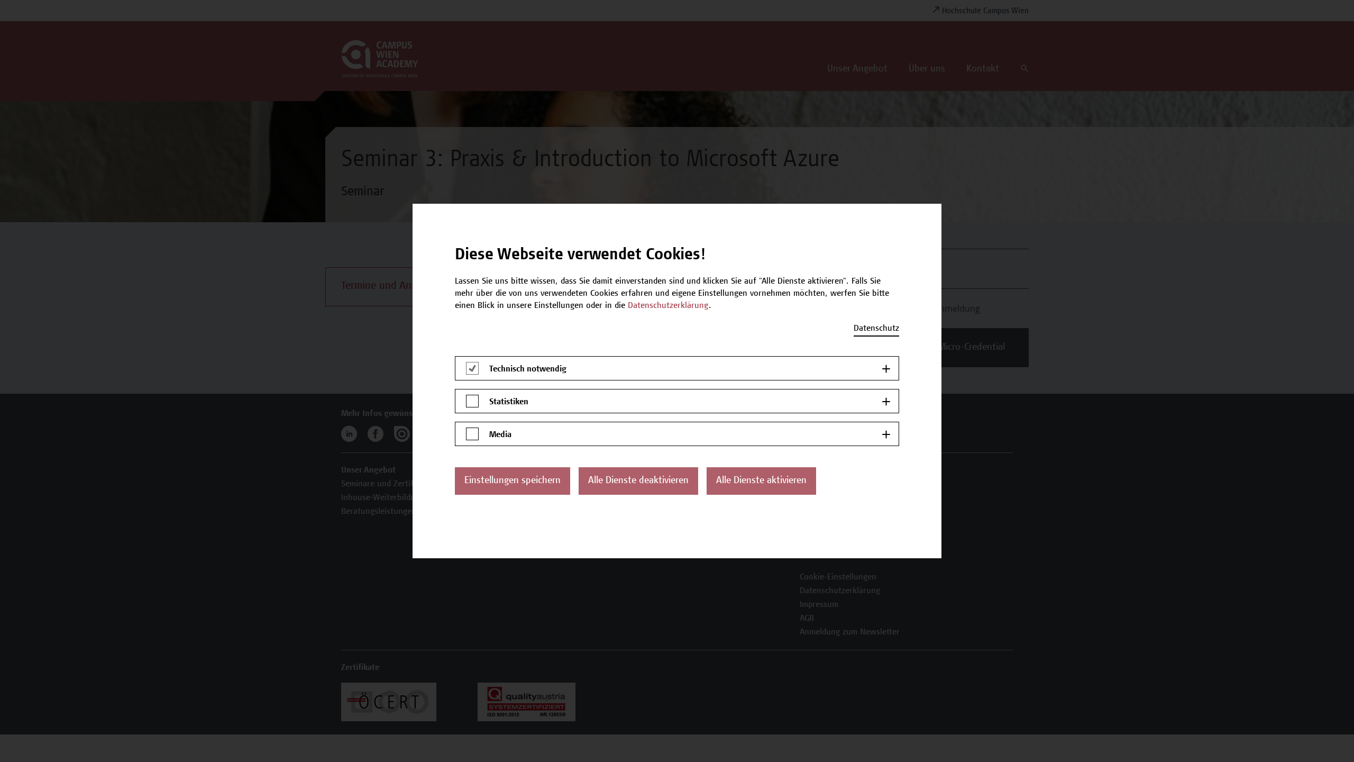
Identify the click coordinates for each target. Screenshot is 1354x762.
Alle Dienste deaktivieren (638, 481)
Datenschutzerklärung (668, 306)
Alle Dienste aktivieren (761, 481)
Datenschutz (876, 328)
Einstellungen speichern (512, 481)
